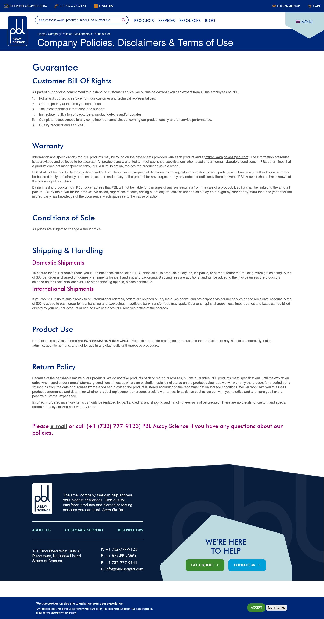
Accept (256, 607)
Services (166, 20)
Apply (124, 20)
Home (42, 34)
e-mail (58, 426)
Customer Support (84, 530)
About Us (41, 530)
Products (144, 20)
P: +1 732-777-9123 (119, 549)
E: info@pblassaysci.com (122, 569)
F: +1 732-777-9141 (119, 562)
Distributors (130, 530)
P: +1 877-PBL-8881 (118, 556)
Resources (189, 20)
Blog (210, 20)
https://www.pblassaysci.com (227, 156)
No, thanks (276, 608)
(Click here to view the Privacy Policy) (56, 613)
